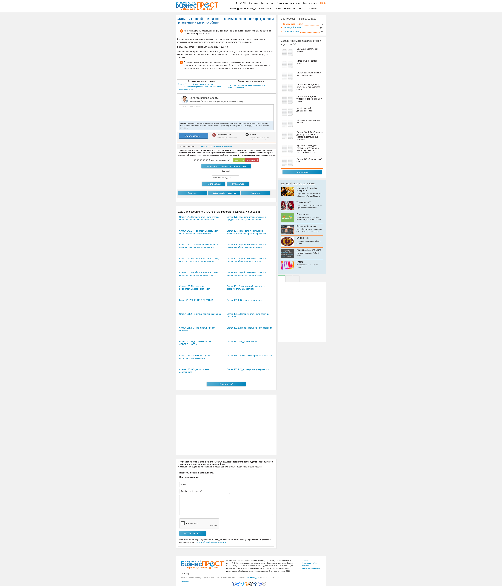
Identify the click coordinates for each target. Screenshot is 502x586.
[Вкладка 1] (281, 278)
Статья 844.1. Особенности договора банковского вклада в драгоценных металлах (309, 135)
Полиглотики (302, 214)
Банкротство (265, 9)
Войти (322, 3)
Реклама (313, 9)
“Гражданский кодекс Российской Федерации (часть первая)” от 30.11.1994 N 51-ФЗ (307, 149)
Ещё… (302, 9)
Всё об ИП (240, 3)
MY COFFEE (302, 238)
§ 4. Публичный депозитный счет (304, 109)
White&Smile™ (303, 202)
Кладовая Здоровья (306, 226)
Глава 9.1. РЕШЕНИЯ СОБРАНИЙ (196, 300)
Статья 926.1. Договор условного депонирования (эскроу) (309, 98)
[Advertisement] (226, 425)
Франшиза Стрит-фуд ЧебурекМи (306, 189)
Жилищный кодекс (292, 27)
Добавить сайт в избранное (224, 193)
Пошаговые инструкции (288, 3)
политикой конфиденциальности (210, 542)
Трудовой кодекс (291, 31)
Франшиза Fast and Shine (308, 250)
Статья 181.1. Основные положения (244, 300)
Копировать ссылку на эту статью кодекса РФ (226, 166)
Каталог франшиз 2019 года (242, 9)
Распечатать (256, 193)
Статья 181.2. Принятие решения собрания (200, 314)
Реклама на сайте (309, 563)
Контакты (305, 560)
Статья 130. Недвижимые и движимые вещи (309, 74)
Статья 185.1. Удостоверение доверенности (248, 369)
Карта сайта (185, 581)
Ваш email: (226, 171)
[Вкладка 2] (288, 278)
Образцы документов (285, 9)
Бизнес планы (310, 3)
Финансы (253, 3)
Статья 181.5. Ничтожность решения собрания (249, 328)
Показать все (302, 172)
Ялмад (299, 262)
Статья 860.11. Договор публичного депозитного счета (308, 87)
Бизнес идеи (267, 3)
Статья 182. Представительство (242, 342)
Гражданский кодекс (293, 24)
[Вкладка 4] (296, 278)
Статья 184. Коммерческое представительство (249, 355)
